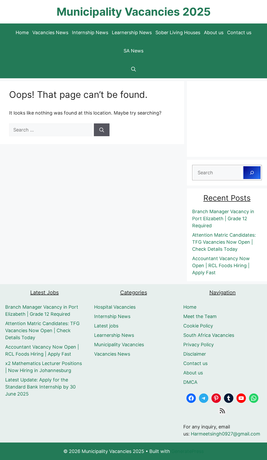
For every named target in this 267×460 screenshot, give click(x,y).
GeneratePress (187, 451)
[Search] (102, 129)
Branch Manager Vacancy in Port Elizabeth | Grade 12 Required (223, 218)
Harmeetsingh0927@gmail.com (225, 434)
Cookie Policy (198, 325)
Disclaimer (194, 354)
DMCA (190, 382)
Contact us (239, 32)
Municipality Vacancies (119, 344)
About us (213, 32)
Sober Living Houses (177, 32)
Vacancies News (50, 32)
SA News (133, 50)
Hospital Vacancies (115, 307)
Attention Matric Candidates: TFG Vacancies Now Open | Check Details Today (224, 242)
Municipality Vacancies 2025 (134, 11)
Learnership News (132, 32)
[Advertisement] (227, 119)
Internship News (90, 32)
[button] (133, 69)
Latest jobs (106, 325)
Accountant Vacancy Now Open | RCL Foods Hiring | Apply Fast (221, 265)
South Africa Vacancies (208, 335)
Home (22, 32)
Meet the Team (200, 316)
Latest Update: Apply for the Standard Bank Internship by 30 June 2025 (40, 387)
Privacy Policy (198, 344)
